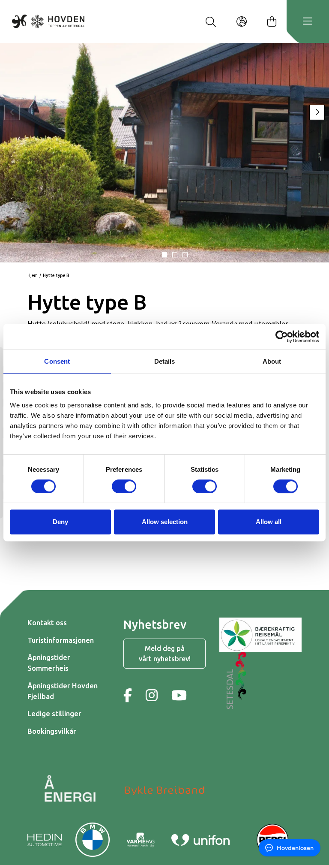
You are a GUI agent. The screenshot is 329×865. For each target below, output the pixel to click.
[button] (164, 254)
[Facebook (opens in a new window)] (127, 695)
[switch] (124, 486)
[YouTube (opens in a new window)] (179, 695)
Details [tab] (164, 361)
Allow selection (165, 521)
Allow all (268, 521)
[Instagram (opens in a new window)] (152, 695)
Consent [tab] (57, 361)
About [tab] (272, 361)
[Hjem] (48, 21)
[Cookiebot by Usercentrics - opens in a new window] (281, 336)
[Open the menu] (307, 21)
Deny (60, 521)
